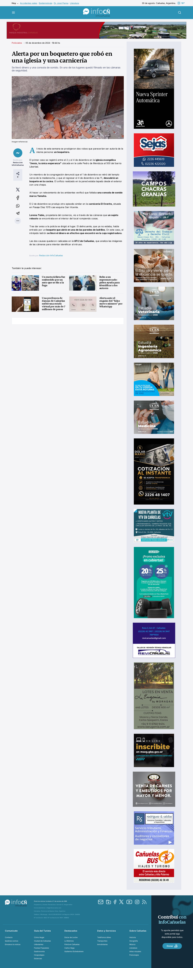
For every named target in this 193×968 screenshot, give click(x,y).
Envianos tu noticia (12, 944)
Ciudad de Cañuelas (42, 941)
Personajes (134, 955)
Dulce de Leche (71, 937)
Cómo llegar (39, 937)
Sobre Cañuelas (137, 930)
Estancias (38, 958)
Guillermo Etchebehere (74, 951)
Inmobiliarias (102, 944)
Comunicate (11, 930)
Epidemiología (45, 3)
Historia (132, 937)
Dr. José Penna (61, 3)
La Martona (69, 941)
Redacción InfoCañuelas (51, 255)
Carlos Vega (69, 948)
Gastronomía (39, 951)
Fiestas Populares (41, 948)
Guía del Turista (42, 930)
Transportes (102, 941)
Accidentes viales (28, 3)
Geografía (133, 941)
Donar (170, 946)
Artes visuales (135, 951)
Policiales (17, 43)
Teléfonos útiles (104, 937)
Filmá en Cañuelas (72, 944)
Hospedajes (39, 955)
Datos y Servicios (106, 930)
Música (132, 944)
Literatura (74, 3)
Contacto (9, 937)
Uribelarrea (38, 944)
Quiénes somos (11, 941)
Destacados (70, 930)
